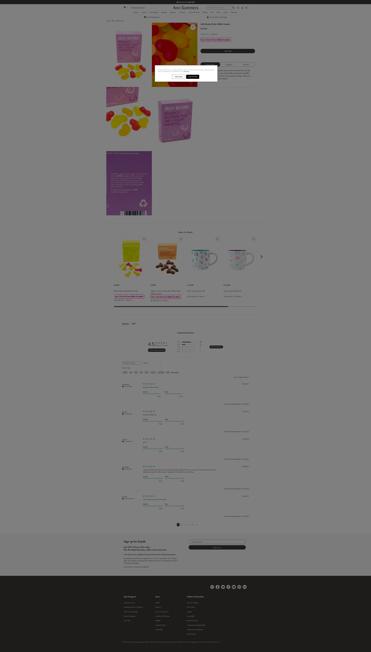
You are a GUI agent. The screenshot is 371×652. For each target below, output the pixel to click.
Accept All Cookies (192, 76)
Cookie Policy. (186, 71)
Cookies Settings (179, 76)
